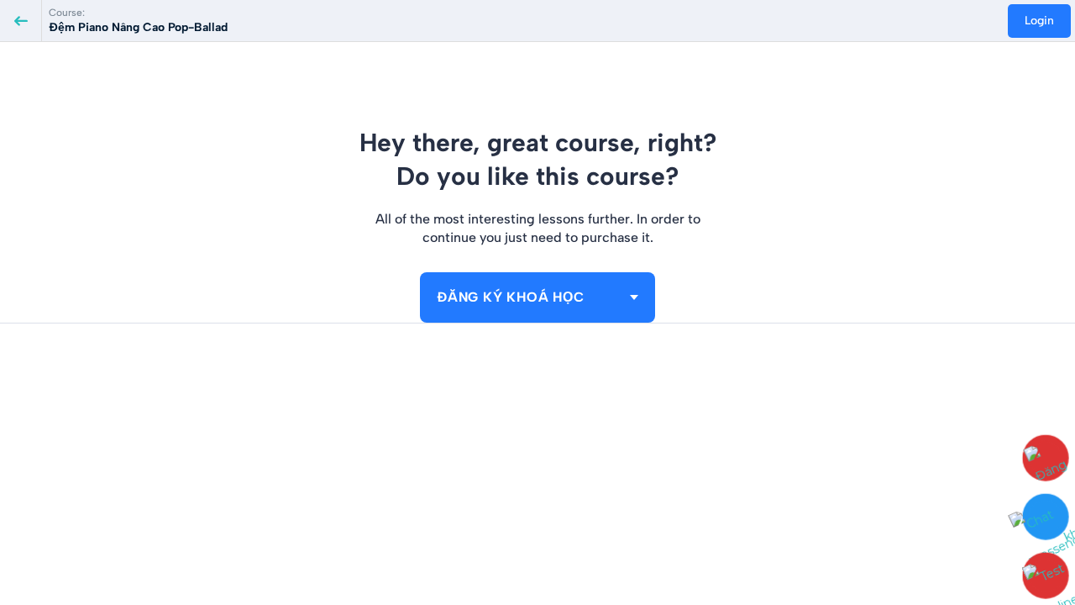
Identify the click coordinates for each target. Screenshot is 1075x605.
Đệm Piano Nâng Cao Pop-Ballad (138, 27)
